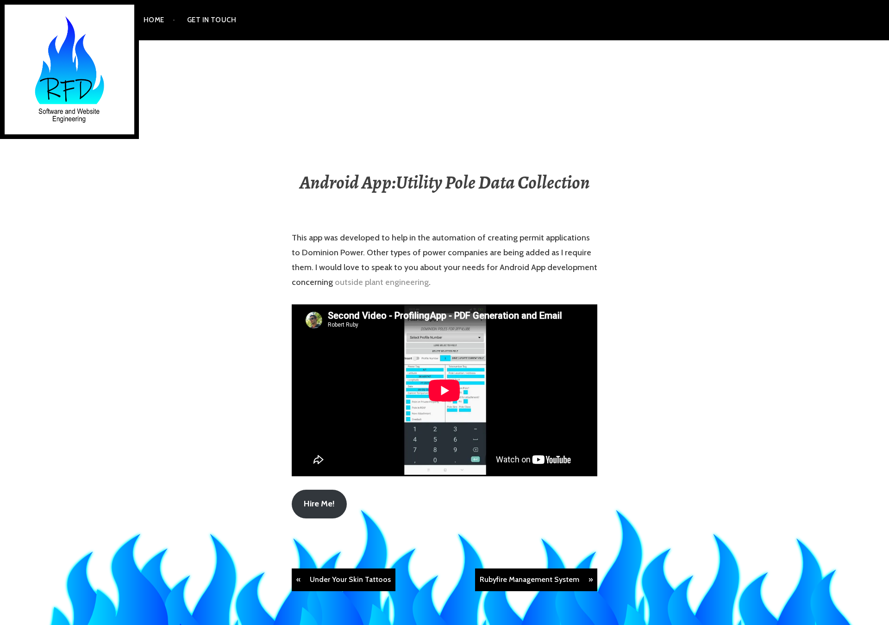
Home (154, 20)
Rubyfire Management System (529, 579)
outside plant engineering (382, 282)
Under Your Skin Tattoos (350, 579)
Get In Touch (211, 20)
